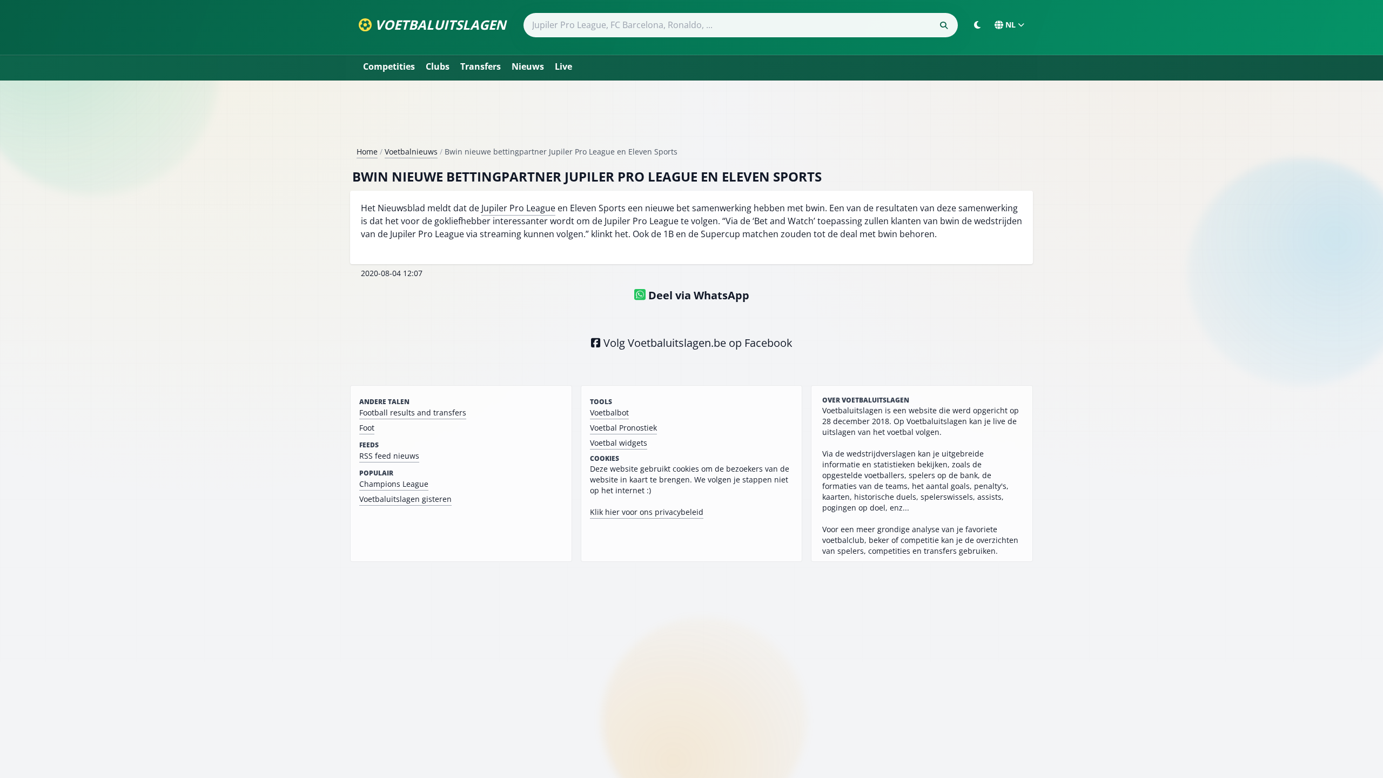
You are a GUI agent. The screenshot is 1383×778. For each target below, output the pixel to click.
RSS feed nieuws (389, 456)
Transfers (480, 66)
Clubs (437, 66)
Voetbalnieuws (411, 151)
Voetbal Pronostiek (623, 427)
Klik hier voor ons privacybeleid (646, 512)
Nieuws (528, 66)
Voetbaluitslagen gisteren (405, 499)
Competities (389, 66)
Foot (366, 427)
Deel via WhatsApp (697, 295)
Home (367, 151)
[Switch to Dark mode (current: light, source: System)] (977, 24)
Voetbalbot (609, 412)
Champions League (393, 484)
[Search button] (944, 25)
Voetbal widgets (618, 443)
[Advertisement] (691, 117)
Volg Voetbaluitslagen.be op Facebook (697, 343)
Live (563, 66)
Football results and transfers (412, 412)
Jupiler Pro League (518, 208)
